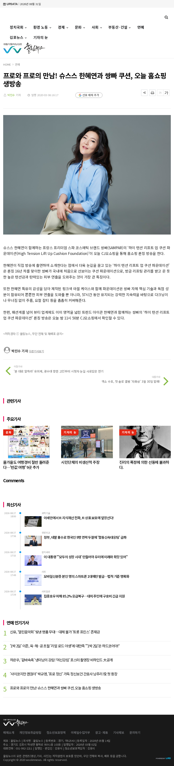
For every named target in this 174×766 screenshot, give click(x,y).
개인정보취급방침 (30, 732)
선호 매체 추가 (90, 95)
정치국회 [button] (17, 27)
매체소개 (8, 732)
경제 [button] (62, 27)
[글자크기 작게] (160, 93)
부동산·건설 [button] (118, 27)
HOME (7, 64)
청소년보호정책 (56, 732)
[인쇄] (152, 93)
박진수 (11, 95)
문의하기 (134, 732)
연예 (140, 27)
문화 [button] (79, 27)
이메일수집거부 (80, 732)
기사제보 (118, 732)
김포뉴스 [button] (17, 37)
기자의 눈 (40, 37)
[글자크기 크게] (166, 93)
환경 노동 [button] (41, 27)
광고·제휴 (101, 732)
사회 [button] (96, 27)
